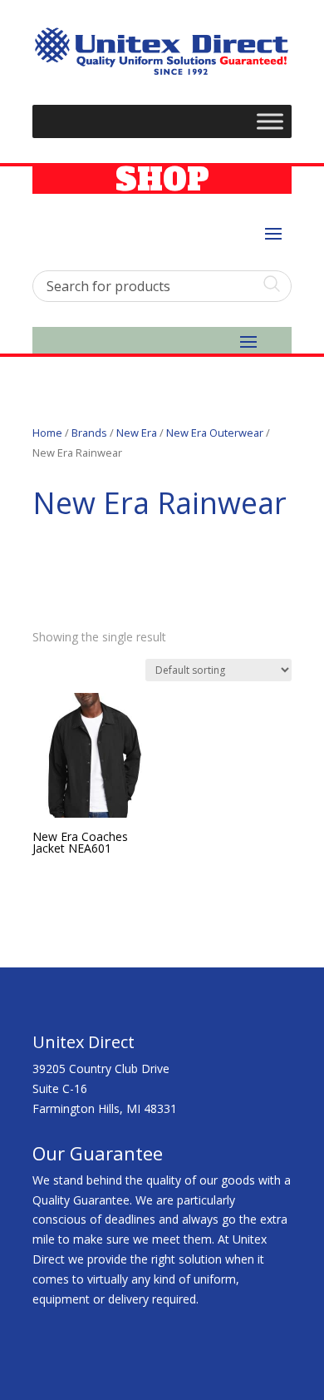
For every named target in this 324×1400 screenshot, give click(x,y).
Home (47, 432)
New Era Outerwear (214, 432)
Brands (89, 432)
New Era (136, 432)
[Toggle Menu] (270, 121)
